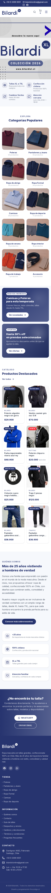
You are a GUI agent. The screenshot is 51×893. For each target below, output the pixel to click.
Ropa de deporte (11, 801)
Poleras (7, 782)
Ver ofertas (14, 351)
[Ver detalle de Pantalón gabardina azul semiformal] (13, 516)
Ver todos (6, 379)
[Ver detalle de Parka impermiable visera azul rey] (13, 437)
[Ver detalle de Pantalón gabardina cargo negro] (38, 516)
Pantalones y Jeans (12, 786)
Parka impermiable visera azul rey (13, 454)
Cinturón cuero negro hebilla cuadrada (11, 495)
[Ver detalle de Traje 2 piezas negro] (38, 476)
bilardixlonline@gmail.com (36, 2)
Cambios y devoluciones (14, 830)
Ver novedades (16, 315)
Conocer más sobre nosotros (19, 621)
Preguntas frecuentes (13, 838)
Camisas (7, 798)
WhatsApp (27, 718)
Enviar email (25, 725)
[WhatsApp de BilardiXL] (17, 768)
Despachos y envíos (12, 826)
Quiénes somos (10, 814)
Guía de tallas (9, 822)
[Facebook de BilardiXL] (27, 5)
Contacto (8, 818)
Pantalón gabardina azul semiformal (11, 535)
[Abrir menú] (46, 11)
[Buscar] (34, 12)
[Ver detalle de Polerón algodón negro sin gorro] (13, 397)
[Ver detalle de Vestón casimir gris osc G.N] (38, 397)
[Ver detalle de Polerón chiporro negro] (38, 437)
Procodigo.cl (35, 889)
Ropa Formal (9, 794)
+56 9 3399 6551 (13, 2)
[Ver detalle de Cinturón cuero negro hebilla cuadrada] (13, 476)
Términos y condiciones (14, 834)
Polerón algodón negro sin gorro (12, 414)
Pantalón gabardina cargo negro (36, 535)
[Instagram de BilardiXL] (24, 5)
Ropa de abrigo (10, 790)
